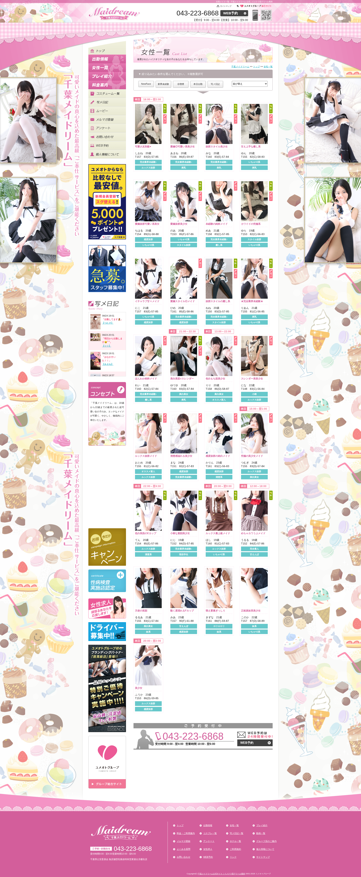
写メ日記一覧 (236, 833)
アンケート (209, 841)
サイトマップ (225, 6)
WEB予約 (230, 13)
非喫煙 (180, 84)
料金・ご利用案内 (186, 833)
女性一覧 (234, 825)
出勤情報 (207, 825)
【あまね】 (107, 364)
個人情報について (265, 849)
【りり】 (106, 346)
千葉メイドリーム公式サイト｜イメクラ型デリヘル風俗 (221, 874)
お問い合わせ (183, 857)
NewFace (146, 84)
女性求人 (207, 849)
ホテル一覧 (235, 841)
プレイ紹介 (262, 825)
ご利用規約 (235, 849)
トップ (180, 825)
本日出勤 (197, 84)
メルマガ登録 (183, 841)
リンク (233, 857)
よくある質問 (183, 849)
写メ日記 (215, 84)
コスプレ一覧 (210, 833)
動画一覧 (260, 833)
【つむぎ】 (107, 323)
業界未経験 (163, 84)
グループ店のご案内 (266, 841)
